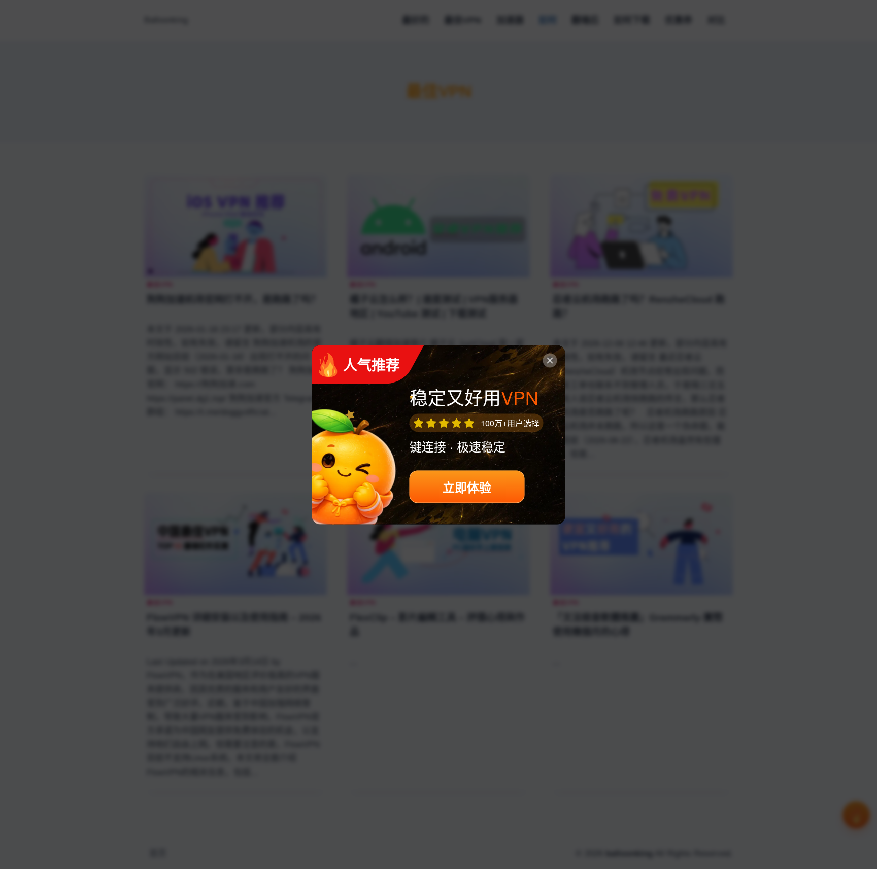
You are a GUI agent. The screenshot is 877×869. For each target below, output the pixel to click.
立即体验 (467, 486)
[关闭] (550, 360)
